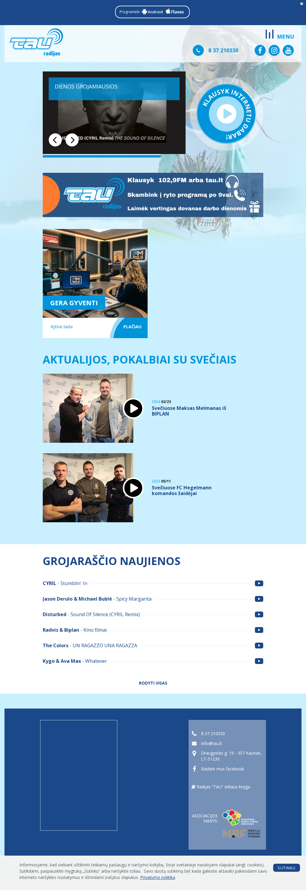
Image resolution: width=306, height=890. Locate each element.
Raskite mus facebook (222, 769)
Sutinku (287, 868)
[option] (114, 112)
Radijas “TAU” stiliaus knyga (222, 787)
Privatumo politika (157, 877)
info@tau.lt (211, 743)
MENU (285, 36)
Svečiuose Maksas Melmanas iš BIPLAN (189, 411)
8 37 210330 (213, 733)
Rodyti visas (153, 683)
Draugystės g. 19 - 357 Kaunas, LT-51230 (231, 756)
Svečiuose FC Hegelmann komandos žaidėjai (182, 490)
